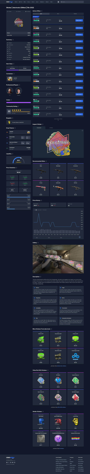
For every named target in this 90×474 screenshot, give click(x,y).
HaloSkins (37, 53)
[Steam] (15, 462)
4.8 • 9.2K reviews (36, 95)
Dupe (36, 99)
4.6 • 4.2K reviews (36, 109)
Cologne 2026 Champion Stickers (61, 465)
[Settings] (58, 2)
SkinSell (36, 59)
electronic (28, 49)
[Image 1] (57, 272)
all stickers (61, 448)
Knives (28, 1)
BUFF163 (36, 26)
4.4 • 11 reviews (36, 102)
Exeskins (36, 46)
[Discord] (7, 462)
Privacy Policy (72, 467)
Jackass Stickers (59, 463)
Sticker (29, 42)
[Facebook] (11, 462)
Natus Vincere (27, 47)
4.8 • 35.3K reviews (36, 69)
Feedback (71, 461)
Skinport (36, 66)
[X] (9, 462)
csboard (36, 73)
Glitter (29, 51)
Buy (41, 13)
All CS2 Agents (80, 467)
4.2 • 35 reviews (36, 49)
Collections (42, 1)
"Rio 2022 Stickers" (26, 59)
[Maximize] (82, 130)
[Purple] (18, 102)
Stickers (47, 1)
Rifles (25, 1)
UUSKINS (37, 86)
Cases (37, 1)
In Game (9, 11)
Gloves (33, 1)
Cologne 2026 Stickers (60, 467)
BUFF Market (37, 112)
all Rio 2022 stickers (61, 407)
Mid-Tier (20, 1)
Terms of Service (73, 465)
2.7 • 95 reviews (36, 29)
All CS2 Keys (80, 465)
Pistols (16, 1)
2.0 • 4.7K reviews (36, 82)
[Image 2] (59, 272)
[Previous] (34, 259)
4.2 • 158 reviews (36, 89)
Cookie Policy (72, 469)
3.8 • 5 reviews (36, 62)
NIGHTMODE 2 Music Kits (60, 469)
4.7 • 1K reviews (36, 115)
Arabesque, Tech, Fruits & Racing (61, 461)
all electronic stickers (61, 365)
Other (51, 1)
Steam (36, 79)
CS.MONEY (37, 19)
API (70, 459)
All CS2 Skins (80, 459)
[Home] (10, 2)
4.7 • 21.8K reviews (36, 42)
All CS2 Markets (81, 469)
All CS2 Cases (80, 463)
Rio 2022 (28, 44)
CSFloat (36, 92)
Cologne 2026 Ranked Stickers (61, 459)
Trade (75, 13)
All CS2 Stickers (81, 461)
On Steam (28, 11)
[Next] (82, 259)
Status (71, 463)
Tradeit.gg (37, 39)
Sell (58, 13)
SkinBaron (37, 106)
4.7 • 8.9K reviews (37, 21)
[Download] (34, 271)
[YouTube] (13, 462)
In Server (19, 11)
